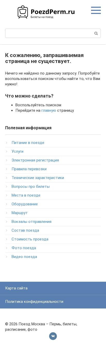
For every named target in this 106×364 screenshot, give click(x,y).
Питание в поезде (28, 142)
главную (48, 110)
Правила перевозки (29, 169)
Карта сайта (16, 288)
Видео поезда (24, 256)
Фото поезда (24, 248)
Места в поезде (26, 195)
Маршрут (20, 213)
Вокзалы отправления (31, 221)
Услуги (17, 151)
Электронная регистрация (35, 160)
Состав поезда (25, 230)
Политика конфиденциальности (34, 301)
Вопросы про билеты (31, 186)
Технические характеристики (38, 177)
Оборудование (25, 204)
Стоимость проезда (30, 239)
